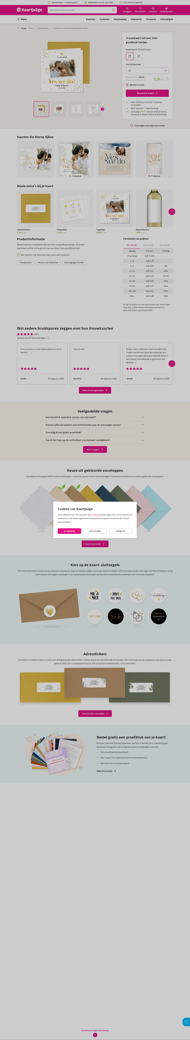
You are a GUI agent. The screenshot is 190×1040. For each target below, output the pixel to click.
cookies (94, 514)
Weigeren (120, 531)
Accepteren (69, 531)
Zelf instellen (95, 531)
